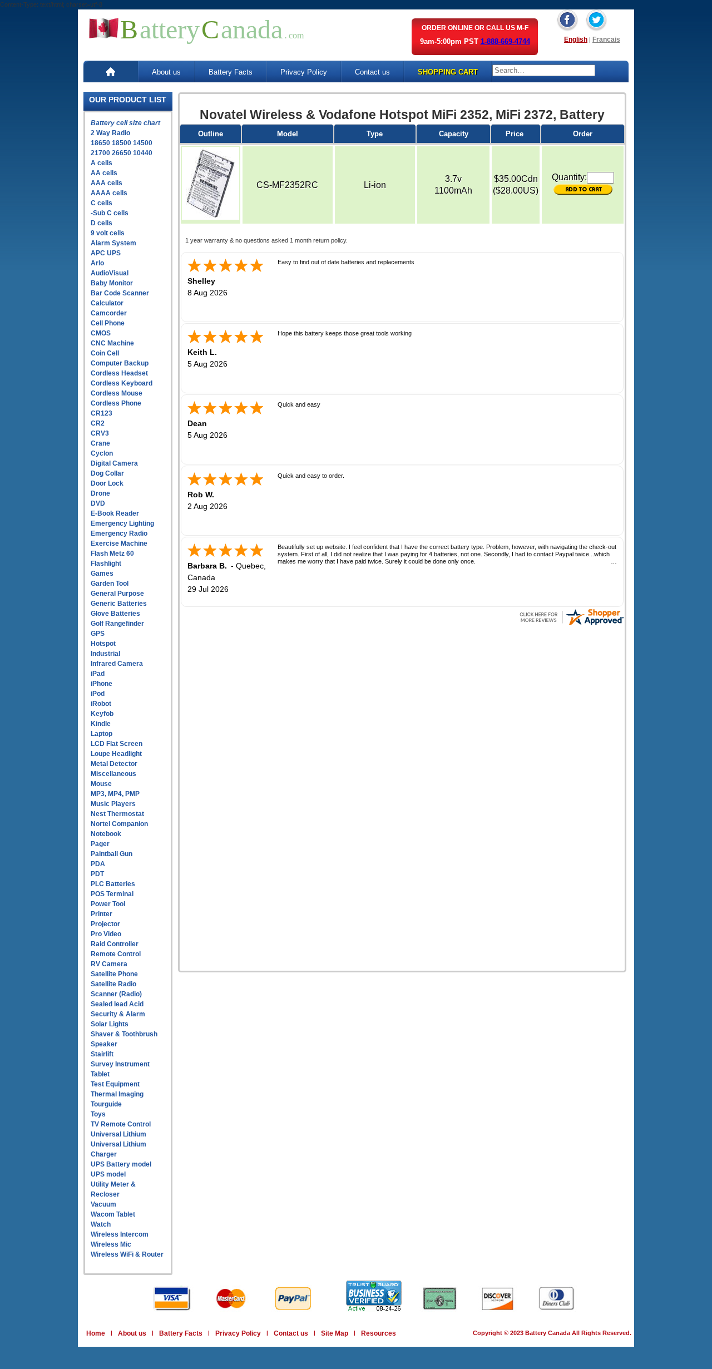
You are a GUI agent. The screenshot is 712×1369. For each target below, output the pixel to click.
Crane (100, 443)
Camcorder (109, 313)
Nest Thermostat (117, 814)
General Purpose (117, 593)
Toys (98, 1114)
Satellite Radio (113, 984)
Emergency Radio (119, 533)
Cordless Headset (119, 373)
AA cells (104, 173)
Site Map (334, 1333)
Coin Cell (105, 353)
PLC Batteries (113, 884)
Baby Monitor (112, 283)
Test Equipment (115, 1084)
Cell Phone (108, 323)
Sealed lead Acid (117, 1004)
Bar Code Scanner (120, 293)
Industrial (105, 654)
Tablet (100, 1074)
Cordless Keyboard (121, 383)
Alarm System (113, 243)
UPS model (108, 1174)
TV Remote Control (121, 1124)
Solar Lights (109, 1024)
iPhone (101, 684)
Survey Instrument (120, 1064)
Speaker (104, 1044)
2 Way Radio (110, 133)
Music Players (113, 804)
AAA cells (106, 183)
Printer (101, 914)
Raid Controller (115, 944)
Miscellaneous (113, 774)
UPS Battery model (121, 1164)
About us (166, 72)
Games (102, 573)
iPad (98, 674)
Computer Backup (120, 363)
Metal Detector (114, 764)
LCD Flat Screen (116, 744)
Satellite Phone (114, 974)
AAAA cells (109, 193)
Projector (105, 924)
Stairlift (102, 1054)
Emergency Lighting (122, 523)
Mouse (101, 784)
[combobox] (543, 70)
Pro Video (106, 934)
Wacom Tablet (113, 1214)
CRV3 (100, 433)
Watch (101, 1224)
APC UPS (106, 253)
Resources (378, 1333)
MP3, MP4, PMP (115, 794)
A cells (101, 163)
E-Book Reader (115, 513)
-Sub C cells (109, 213)
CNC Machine (112, 343)
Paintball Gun (111, 854)
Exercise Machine (119, 543)
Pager (100, 844)
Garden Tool (109, 583)
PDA (98, 864)
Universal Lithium (118, 1134)
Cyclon (102, 453)
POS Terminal (112, 894)
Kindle (101, 724)
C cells (101, 203)
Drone (100, 493)
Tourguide (106, 1104)
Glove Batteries (115, 613)
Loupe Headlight (116, 754)
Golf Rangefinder (117, 623)
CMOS (101, 333)
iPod (98, 694)
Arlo (97, 263)
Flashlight (106, 563)
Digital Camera (114, 463)
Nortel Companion (119, 824)
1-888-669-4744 (505, 41)
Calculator (107, 303)
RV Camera (109, 964)
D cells (101, 223)
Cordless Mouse (116, 393)
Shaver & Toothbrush (124, 1034)
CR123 (101, 413)
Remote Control (116, 954)
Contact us (372, 72)
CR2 (98, 423)
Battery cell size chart (125, 123)
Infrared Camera (117, 664)
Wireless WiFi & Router (127, 1254)
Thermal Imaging (117, 1094)
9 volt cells (108, 233)
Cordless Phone (116, 403)
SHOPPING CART (448, 72)
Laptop (101, 734)
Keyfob (102, 714)
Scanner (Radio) (116, 994)
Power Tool (108, 904)
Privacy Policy (303, 72)
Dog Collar (107, 473)
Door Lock (107, 483)
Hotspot (103, 644)
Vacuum (103, 1204)
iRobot (101, 704)
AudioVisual (109, 273)
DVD (98, 503)
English (575, 39)
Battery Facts (231, 72)
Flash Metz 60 (112, 553)
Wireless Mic (111, 1244)
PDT (97, 874)
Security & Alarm (118, 1014)
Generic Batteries (119, 603)
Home (95, 1333)
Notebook (106, 834)
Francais (606, 39)
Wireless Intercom (120, 1234)
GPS (98, 633)
